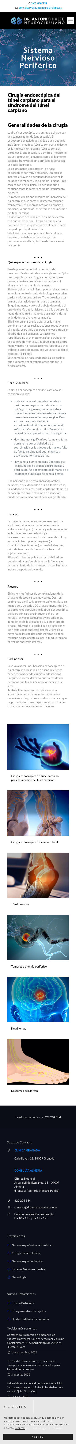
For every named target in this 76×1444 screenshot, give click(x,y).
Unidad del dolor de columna (30, 1319)
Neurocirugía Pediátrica (27, 1261)
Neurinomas (18, 1028)
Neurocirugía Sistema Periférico (32, 1245)
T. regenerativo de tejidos (29, 1311)
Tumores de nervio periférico (29, 966)
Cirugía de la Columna (26, 1253)
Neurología (19, 1277)
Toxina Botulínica (23, 1303)
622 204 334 (39, 3)
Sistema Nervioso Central (28, 1269)
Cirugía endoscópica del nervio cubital (34, 842)
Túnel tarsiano (20, 904)
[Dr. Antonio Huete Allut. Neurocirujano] (38, 20)
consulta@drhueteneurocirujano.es (40, 7)
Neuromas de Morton (24, 1090)
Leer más (20, 1427)
